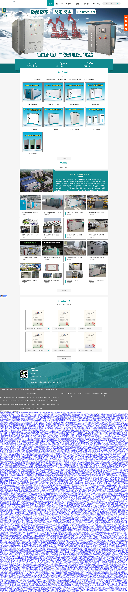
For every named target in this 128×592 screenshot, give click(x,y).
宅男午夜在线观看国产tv (107, 473)
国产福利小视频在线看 (29, 455)
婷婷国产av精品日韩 (48, 485)
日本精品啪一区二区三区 (50, 464)
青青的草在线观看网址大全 (120, 430)
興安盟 (49, 404)
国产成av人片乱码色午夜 (29, 443)
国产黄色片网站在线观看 (109, 516)
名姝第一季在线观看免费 (58, 492)
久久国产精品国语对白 (120, 417)
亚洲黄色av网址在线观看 (15, 461)
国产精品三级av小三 (117, 423)
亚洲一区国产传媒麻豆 (51, 530)
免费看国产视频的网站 (28, 422)
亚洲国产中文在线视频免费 (39, 467)
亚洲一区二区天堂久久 (43, 517)
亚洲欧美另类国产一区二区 (48, 429)
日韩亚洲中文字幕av (35, 477)
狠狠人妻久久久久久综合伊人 (45, 477)
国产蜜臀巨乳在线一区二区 (29, 452)
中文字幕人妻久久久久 (60, 432)
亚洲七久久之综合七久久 (50, 467)
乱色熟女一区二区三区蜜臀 (28, 468)
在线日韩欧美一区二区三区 (96, 484)
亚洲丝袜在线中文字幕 (15, 425)
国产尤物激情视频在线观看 (40, 461)
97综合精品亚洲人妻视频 (41, 430)
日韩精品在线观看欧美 (82, 509)
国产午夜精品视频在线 (39, 490)
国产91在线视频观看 (71, 480)
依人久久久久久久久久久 (122, 535)
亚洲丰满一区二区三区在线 (39, 478)
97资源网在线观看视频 (70, 416)
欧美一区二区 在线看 (67, 492)
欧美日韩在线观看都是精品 (74, 473)
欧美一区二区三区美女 (113, 460)
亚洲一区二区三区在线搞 (110, 432)
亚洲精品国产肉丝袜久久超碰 (59, 427)
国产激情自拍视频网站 (72, 493)
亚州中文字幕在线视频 (85, 477)
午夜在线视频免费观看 (60, 456)
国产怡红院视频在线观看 (116, 434)
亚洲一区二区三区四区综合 (50, 481)
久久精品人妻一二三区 (117, 455)
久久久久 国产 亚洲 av (69, 495)
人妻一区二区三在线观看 (96, 425)
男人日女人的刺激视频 (61, 435)
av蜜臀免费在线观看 (66, 434)
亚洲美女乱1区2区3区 (82, 430)
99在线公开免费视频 (30, 450)
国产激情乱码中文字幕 (89, 489)
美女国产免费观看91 (34, 431)
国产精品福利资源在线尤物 (10, 451)
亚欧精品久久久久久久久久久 (14, 422)
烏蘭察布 (44, 404)
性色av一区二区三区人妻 (98, 516)
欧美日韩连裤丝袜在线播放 (43, 453)
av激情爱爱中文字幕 (64, 453)
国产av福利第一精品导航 (101, 480)
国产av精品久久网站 (17, 414)
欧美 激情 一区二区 (40, 436)
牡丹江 (33, 408)
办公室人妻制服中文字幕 (49, 490)
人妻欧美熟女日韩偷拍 (53, 431)
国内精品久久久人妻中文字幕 (105, 422)
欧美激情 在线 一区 (37, 508)
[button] (61, 52)
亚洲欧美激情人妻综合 (106, 428)
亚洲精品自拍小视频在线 (63, 468)
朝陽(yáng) (55, 397)
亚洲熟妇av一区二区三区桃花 (84, 471)
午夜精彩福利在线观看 (33, 518)
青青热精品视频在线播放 (89, 416)
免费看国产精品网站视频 (71, 435)
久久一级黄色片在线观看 (53, 453)
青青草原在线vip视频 (42, 495)
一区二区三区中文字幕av (71, 541)
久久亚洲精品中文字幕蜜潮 (42, 445)
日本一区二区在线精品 (114, 471)
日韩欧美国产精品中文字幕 (42, 442)
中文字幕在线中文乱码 (95, 438)
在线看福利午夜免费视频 (109, 504)
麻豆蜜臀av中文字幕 (32, 442)
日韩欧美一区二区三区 (114, 425)
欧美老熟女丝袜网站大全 (82, 540)
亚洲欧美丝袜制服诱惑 (20, 487)
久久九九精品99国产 (88, 472)
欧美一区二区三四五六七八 (75, 425)
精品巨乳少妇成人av (40, 532)
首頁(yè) (50, 4)
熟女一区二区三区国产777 (29, 481)
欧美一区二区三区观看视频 (25, 480)
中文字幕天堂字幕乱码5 (31, 469)
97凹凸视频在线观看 (123, 507)
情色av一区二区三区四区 (71, 420)
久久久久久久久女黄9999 (105, 532)
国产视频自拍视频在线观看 (93, 453)
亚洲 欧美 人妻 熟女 (95, 482)
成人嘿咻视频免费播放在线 (26, 489)
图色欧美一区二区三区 (31, 445)
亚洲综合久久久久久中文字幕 (16, 478)
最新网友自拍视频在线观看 (15, 529)
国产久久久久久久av (20, 481)
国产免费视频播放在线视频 (73, 438)
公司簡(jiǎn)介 (87, 4)
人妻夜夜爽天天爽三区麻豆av (53, 430)
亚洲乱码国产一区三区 (15, 477)
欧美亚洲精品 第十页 (118, 498)
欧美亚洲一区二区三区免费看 (18, 426)
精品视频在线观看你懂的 (106, 474)
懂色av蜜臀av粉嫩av (37, 483)
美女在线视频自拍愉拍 (13, 446)
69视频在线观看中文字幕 (6, 484)
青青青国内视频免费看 (100, 435)
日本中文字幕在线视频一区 (106, 518)
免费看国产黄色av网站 (18, 539)
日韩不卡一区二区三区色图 (75, 501)
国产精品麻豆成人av (92, 481)
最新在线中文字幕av (102, 469)
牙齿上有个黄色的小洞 (63, 430)
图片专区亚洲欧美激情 (59, 454)
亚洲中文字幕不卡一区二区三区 (51, 534)
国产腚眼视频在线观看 (121, 441)
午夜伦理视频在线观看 (9, 466)
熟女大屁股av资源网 (38, 433)
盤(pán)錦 (46, 397)
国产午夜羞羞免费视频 (30, 486)
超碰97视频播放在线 (28, 466)
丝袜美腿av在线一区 (117, 422)
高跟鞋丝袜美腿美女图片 (22, 430)
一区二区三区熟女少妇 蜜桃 (73, 463)
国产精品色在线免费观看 (36, 484)
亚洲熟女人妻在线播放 (70, 413)
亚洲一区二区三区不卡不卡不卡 (20, 503)
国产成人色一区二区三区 (29, 490)
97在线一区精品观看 (68, 454)
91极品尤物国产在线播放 (32, 471)
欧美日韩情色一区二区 (39, 498)
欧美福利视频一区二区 (33, 458)
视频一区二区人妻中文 (51, 448)
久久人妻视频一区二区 (111, 443)
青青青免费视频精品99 (107, 436)
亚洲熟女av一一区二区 (28, 417)
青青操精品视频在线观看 (39, 451)
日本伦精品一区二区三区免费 (100, 477)
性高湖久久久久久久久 (27, 502)
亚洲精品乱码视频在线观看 (59, 424)
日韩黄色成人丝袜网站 (78, 464)
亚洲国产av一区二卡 (14, 462)
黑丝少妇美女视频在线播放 (37, 422)
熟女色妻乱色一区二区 (16, 470)
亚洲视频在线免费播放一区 (45, 449)
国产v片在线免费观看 (83, 469)
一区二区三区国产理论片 (122, 479)
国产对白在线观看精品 (32, 414)
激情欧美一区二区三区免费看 (97, 465)
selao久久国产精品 (123, 449)
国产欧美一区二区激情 (99, 497)
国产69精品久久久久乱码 (86, 425)
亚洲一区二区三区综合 (30, 459)
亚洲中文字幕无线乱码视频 (16, 532)
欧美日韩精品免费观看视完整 (72, 539)
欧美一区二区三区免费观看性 (116, 453)
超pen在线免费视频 (46, 422)
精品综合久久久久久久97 (83, 488)
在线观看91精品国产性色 (60, 527)
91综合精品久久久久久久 (7, 427)
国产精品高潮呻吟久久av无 (69, 459)
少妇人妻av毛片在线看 (21, 413)
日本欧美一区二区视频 (105, 487)
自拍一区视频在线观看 (10, 465)
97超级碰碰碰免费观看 (99, 489)
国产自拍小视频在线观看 (64, 441)
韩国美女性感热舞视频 (11, 418)
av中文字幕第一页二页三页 (10, 487)
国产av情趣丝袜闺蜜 (119, 523)
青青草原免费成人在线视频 (55, 518)
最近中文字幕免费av (4, 489)
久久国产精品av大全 (69, 504)
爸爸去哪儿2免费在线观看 (67, 450)
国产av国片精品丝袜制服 (114, 508)
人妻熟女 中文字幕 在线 (31, 436)
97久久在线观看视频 (18, 468)
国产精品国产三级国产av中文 (78, 479)
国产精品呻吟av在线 (82, 444)
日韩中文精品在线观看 (98, 523)
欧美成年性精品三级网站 (93, 493)
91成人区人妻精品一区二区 (67, 520)
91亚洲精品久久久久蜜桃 (94, 499)
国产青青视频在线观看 (100, 494)
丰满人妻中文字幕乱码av (87, 452)
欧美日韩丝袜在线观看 (49, 426)
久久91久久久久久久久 (104, 507)
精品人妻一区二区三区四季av (29, 530)
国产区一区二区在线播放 (51, 438)
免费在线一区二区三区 (59, 461)
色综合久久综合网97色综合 (25, 516)
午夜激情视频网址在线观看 (66, 524)
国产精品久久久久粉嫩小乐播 (21, 453)
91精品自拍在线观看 (20, 475)
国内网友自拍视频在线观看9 (37, 428)
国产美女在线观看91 (76, 524)
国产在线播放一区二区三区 (41, 435)
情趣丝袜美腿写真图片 (99, 454)
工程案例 (68, 4)
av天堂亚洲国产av (62, 418)
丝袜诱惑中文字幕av (10, 537)
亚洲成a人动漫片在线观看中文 (42, 487)
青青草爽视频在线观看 (115, 469)
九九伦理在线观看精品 (53, 517)
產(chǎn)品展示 (59, 4)
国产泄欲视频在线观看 (49, 450)
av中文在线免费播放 (87, 507)
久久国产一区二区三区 (33, 415)
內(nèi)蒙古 (15, 404)
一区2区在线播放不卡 (77, 485)
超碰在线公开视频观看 (122, 414)
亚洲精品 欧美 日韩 (80, 498)
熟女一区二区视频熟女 (65, 451)
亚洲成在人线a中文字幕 (116, 492)
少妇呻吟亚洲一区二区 (49, 514)
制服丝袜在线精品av (89, 510)
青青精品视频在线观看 (18, 424)
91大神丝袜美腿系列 (46, 417)
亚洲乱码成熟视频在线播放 (32, 482)
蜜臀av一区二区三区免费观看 (14, 489)
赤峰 (28, 404)
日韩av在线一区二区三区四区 (66, 419)
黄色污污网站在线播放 (10, 535)
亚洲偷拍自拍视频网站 (47, 465)
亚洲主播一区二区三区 (41, 463)
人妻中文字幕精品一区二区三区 (15, 491)
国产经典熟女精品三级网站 (115, 522)
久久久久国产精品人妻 (73, 441)
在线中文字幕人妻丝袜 (8, 417)
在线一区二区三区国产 (94, 525)
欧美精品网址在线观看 (96, 453)
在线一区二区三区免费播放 (102, 430)
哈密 (51, 400)
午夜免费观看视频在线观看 (109, 454)
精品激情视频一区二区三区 (88, 524)
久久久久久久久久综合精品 (92, 445)
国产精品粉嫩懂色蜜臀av (101, 503)
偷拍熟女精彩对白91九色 (118, 465)
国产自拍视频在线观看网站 (108, 433)
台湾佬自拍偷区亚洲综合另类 (53, 458)
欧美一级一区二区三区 (60, 462)
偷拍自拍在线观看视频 (120, 456)
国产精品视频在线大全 (20, 501)
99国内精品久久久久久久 (59, 428)
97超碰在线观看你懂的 (56, 438)
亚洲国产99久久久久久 (110, 536)
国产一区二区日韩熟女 (121, 468)
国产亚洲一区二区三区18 (48, 428)
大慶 (40, 408)
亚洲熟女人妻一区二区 (83, 441)
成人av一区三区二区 (92, 491)
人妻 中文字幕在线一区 (34, 445)
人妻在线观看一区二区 (4, 491)
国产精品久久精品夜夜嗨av (15, 419)
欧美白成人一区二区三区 (115, 502)
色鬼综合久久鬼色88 (23, 432)
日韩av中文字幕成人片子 (62, 516)
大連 (13, 397)
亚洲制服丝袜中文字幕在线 (51, 463)
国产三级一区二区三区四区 (32, 441)
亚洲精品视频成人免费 (29, 499)
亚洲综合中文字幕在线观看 (59, 490)
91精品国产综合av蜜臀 (19, 492)
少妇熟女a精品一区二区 (65, 501)
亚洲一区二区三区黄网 (12, 433)
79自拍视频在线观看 (86, 461)
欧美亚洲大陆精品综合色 (69, 422)
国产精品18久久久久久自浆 (41, 423)
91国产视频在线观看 (102, 537)
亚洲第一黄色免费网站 (95, 492)
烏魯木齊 (38, 400)
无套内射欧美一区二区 (37, 417)
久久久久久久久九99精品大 (90, 418)
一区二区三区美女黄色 (94, 458)
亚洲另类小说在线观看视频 (38, 424)
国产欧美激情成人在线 (54, 469)
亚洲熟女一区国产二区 (81, 486)
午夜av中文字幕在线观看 (14, 480)
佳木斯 (36, 408)
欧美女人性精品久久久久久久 (74, 528)
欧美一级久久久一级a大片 (114, 529)
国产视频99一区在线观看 (87, 450)
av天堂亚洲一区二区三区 (107, 450)
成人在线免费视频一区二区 (71, 445)
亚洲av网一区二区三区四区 (82, 457)
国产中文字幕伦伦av (96, 446)
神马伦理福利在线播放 (16, 445)
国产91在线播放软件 (29, 454)
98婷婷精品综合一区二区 (52, 471)
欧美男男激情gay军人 (102, 440)
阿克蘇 (54, 400)
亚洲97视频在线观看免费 (12, 460)
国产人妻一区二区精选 (30, 504)
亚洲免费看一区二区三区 (25, 513)
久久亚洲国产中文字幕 (46, 419)
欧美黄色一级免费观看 (52, 420)
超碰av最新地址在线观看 (60, 541)
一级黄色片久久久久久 (47, 433)
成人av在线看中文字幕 (48, 424)
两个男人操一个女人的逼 (14, 414)
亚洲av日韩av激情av (27, 429)
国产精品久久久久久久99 (73, 537)
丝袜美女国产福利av (79, 533)
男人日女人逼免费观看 (101, 431)
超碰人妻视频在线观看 (72, 430)
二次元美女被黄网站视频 (113, 424)
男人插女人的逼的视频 (79, 447)
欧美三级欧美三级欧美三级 (48, 454)
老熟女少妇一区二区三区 (77, 474)
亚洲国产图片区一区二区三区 (32, 430)
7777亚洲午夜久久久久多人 (63, 421)
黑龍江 (20, 408)
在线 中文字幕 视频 (5, 462)
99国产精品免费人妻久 (96, 474)
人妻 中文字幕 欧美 (34, 480)
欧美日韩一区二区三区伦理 (8, 424)
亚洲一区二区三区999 (42, 471)
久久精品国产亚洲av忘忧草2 (14, 513)
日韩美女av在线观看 (79, 459)
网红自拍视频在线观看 (101, 421)
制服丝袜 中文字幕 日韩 (6, 477)
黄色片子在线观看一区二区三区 (120, 516)
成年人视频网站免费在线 (7, 467)
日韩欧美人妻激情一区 (78, 436)
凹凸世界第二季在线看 (65, 477)
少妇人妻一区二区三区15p (30, 435)
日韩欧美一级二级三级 (107, 510)
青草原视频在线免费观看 (5, 461)
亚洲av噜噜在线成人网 (28, 509)
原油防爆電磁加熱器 (89, 79)
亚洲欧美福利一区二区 (56, 520)
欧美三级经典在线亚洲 (121, 439)
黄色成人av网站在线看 (23, 447)
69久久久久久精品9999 (41, 516)
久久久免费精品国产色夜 (92, 430)
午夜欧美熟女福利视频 (65, 440)
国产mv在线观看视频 (95, 534)
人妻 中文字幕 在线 (47, 499)
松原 (25, 400)
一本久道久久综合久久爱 (81, 456)
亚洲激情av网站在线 (12, 450)
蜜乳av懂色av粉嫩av (15, 431)
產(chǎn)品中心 (71, 395)
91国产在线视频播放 (75, 531)
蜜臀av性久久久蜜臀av (43, 418)
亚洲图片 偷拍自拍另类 (79, 445)
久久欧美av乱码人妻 (91, 414)
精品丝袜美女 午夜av (63, 453)
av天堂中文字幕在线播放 (40, 481)
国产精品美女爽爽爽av (116, 436)
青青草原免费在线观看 (63, 431)
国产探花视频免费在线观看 (99, 496)
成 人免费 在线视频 (123, 419)
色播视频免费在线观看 (10, 499)
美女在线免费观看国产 (4, 480)
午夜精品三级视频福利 (55, 419)
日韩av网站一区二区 (15, 494)
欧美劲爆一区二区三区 (10, 481)
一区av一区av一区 (53, 516)
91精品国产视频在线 (95, 466)
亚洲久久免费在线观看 (96, 500)
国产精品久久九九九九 (17, 502)
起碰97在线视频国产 (81, 423)
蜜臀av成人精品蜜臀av (94, 532)
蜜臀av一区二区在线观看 (89, 479)
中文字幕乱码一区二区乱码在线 (75, 442)
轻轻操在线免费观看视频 (66, 422)
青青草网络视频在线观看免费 (107, 485)
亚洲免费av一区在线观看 (99, 538)
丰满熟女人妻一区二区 (112, 441)
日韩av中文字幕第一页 (35, 421)
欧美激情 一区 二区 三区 (28, 500)
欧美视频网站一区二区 (31, 430)
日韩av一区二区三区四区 (82, 415)
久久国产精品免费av (117, 478)
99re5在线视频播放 (40, 521)
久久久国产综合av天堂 (104, 438)
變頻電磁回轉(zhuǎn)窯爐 (75, 79)
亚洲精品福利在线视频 (119, 491)
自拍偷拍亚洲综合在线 (34, 528)
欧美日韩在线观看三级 (38, 499)
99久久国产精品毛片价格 (16, 420)
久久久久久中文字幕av (12, 524)
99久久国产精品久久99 (91, 517)
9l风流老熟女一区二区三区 (83, 414)
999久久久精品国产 (27, 473)
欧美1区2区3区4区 (74, 508)
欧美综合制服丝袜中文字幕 (114, 453)
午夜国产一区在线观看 (86, 487)
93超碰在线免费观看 (119, 432)
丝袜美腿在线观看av (5, 419)
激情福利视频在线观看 (77, 450)
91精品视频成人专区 (72, 430)
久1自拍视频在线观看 (17, 523)
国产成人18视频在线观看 (111, 477)
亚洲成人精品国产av (39, 455)
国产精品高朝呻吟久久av (53, 441)
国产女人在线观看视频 (12, 430)
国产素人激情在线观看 (81, 414)
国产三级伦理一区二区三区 (75, 440)
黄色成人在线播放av (78, 483)
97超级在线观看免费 (47, 540)
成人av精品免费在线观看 (32, 453)
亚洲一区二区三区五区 (110, 435)
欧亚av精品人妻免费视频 (41, 456)
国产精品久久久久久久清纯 (105, 499)
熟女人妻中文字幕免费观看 (68, 489)
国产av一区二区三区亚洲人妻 (16, 461)
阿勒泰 (10, 404)
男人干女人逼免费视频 (110, 417)
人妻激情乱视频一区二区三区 (7, 502)
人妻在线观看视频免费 (5, 538)
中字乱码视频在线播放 (19, 499)
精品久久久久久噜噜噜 (63, 486)
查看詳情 (97, 186)
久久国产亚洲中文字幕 (55, 477)
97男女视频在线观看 (116, 416)
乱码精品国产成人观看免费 (89, 443)
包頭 (25, 404)
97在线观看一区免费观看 (108, 422)
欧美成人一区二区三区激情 (85, 518)
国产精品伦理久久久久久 (80, 427)
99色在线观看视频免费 (61, 481)
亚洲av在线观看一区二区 (75, 458)
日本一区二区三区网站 (46, 484)
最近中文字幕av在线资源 (19, 490)
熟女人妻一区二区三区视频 (14, 477)
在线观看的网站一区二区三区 (120, 475)
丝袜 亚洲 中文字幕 (8, 470)
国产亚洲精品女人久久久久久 (37, 511)
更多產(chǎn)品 (64, 158)
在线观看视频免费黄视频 (112, 440)
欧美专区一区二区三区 (63, 515)
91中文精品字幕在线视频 (12, 504)
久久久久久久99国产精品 (61, 539)
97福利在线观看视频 (6, 532)
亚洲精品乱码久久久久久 (70, 490)
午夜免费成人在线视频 (61, 414)
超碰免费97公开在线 (24, 425)
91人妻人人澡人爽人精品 (59, 497)
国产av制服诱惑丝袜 (92, 475)
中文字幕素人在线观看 (70, 439)
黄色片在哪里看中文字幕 (56, 422)
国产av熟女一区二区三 (20, 439)
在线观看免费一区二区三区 (20, 535)
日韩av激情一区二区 (105, 508)
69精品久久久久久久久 (108, 465)
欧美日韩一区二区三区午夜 (17, 484)
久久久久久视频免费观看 (51, 495)
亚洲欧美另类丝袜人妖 (91, 420)
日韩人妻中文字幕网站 (12, 430)
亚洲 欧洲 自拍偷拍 (99, 416)
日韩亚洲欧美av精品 (95, 507)
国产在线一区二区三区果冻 (100, 414)
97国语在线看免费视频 (67, 465)
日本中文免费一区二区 (90, 444)
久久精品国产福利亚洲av (57, 485)
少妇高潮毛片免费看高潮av (26, 422)
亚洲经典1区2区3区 (21, 526)
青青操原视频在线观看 (34, 416)
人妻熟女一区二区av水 (87, 464)
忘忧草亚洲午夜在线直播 (29, 444)
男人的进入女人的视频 (101, 540)
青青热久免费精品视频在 (64, 458)
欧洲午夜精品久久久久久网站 (47, 508)
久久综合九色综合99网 (42, 538)
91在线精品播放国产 (123, 470)
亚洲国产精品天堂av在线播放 (101, 456)
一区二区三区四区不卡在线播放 (81, 413)
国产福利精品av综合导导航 (101, 501)
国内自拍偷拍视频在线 (28, 424)
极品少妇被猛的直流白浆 (78, 519)
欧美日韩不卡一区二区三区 (35, 461)
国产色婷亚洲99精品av (62, 480)
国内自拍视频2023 (119, 443)
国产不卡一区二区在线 (97, 450)
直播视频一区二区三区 (86, 466)
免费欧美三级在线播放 (111, 448)
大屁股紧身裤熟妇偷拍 (59, 422)
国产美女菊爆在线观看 (28, 474)
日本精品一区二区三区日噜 (84, 482)
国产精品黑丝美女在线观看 (93, 463)
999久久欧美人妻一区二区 (64, 513)
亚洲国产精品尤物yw (6, 511)
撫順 (19, 397)
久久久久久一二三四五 (77, 500)
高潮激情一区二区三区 (76, 466)
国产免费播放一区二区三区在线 (40, 444)
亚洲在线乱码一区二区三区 (13, 516)
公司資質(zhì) (95, 394)
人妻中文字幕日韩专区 (67, 484)
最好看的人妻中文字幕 (109, 447)
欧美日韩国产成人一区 (95, 485)
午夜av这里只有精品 (75, 434)
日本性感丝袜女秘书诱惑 (82, 420)
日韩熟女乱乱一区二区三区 (98, 467)
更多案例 (64, 290)
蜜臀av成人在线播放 (64, 417)
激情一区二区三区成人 (9, 540)
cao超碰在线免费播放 (34, 420)
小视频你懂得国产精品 (103, 457)
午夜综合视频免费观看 (26, 488)
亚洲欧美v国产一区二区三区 (26, 438)
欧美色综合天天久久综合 (82, 426)
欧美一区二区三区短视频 (94, 422)
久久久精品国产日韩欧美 (119, 447)
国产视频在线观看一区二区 (93, 460)
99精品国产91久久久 (111, 459)
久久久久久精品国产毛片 (96, 483)
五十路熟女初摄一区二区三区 (27, 508)
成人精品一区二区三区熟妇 (50, 539)
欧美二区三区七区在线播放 (105, 446)
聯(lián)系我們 (96, 4)
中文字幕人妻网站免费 (37, 474)
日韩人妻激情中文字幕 (7, 464)
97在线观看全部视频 (21, 504)
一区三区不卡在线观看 (67, 446)
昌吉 (4, 404)
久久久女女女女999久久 (40, 526)
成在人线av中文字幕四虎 (118, 497)
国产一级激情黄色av (119, 435)
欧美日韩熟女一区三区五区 (33, 517)
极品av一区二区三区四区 (115, 500)
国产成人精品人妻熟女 (46, 500)
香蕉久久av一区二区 (82, 536)
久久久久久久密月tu (90, 497)
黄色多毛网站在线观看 (37, 437)
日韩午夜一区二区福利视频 (38, 475)
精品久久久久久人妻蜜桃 (53, 487)
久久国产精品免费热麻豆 (53, 513)
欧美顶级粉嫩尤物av (102, 430)
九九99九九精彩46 (30, 433)
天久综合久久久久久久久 (6, 453)
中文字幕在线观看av (106, 425)
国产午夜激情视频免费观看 (109, 491)
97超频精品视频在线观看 (96, 518)
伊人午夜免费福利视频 (110, 431)
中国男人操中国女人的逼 (102, 426)
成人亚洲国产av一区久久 (62, 471)
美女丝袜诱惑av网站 (8, 488)
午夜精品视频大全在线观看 (63, 442)
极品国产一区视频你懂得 (8, 485)
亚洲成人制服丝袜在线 (62, 444)
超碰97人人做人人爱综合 (79, 422)
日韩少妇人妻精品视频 (45, 491)
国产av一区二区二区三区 (58, 466)
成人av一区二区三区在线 (117, 531)
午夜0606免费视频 (121, 445)
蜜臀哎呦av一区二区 (113, 524)
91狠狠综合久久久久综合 (5, 428)
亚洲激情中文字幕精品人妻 (70, 461)
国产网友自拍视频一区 (70, 427)
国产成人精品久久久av (100, 444)
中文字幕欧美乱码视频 (25, 461)
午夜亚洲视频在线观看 (110, 414)
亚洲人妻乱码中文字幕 (69, 521)
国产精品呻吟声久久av (34, 513)
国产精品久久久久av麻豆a (111, 439)
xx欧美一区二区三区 (51, 415)
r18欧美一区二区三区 (111, 501)
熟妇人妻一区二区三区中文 (59, 426)
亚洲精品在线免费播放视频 (102, 541)
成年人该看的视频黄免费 (98, 526)
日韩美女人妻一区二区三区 (28, 478)
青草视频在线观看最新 (25, 419)
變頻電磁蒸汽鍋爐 (62, 79)
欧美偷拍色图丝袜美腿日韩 (40, 452)
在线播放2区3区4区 (110, 430)
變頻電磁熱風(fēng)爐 (50, 79)
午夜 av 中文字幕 (11, 540)
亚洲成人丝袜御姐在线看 (85, 438)
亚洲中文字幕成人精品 (8, 507)
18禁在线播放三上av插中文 (93, 476)
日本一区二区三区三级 (88, 533)
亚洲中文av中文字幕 (39, 492)
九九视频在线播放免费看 (44, 516)
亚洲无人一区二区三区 (90, 514)
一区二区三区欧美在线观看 (79, 418)
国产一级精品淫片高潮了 (18, 417)
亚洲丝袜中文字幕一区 (16, 421)
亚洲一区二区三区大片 (12, 498)
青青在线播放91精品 (48, 451)
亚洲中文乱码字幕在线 (41, 501)
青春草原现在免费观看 (59, 511)
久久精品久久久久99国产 (93, 502)
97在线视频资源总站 (62, 439)
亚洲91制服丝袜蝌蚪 (55, 425)
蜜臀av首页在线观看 (96, 485)
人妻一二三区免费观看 (31, 448)
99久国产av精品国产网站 (68, 505)
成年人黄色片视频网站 (100, 475)
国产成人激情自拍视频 (18, 522)
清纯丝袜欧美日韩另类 (6, 416)
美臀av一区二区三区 (95, 469)
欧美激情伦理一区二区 (109, 496)
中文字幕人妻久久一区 (116, 452)
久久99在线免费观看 (114, 532)
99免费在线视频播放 (114, 501)
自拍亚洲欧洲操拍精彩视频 (6, 426)
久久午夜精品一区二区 (112, 466)
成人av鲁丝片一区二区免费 (121, 480)
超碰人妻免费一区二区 (59, 478)
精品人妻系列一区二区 (9, 519)
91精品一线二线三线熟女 (92, 417)
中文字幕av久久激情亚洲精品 (17, 464)
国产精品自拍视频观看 (15, 538)
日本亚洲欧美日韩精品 (5, 478)
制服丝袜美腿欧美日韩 (83, 491)
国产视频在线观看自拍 (5, 438)
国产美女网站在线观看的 (41, 469)
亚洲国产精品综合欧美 (18, 530)
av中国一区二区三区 (70, 467)
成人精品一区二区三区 (69, 478)
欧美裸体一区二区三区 (108, 497)
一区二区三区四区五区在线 (41, 530)
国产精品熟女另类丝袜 (7, 474)
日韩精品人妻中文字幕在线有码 (56, 446)
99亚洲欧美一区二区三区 (12, 449)
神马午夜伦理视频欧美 (45, 472)
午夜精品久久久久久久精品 (98, 452)
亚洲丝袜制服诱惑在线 (60, 416)
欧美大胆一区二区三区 (13, 457)
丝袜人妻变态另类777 (22, 449)
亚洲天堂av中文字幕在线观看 (22, 415)
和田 (1, 404)
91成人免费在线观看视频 (88, 520)
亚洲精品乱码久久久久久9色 (41, 486)
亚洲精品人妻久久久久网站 (16, 483)
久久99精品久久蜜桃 (104, 419)
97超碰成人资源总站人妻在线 (30, 464)
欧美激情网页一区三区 (72, 423)
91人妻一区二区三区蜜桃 (30, 492)
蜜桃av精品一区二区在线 (42, 439)
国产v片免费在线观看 (86, 485)
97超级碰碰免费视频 (62, 447)
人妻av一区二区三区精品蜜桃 (104, 502)
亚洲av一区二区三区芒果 (36, 508)
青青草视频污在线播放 (66, 437)
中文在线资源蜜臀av (7, 437)
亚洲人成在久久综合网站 (62, 463)
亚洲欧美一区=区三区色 (58, 459)
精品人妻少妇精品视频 (8, 523)
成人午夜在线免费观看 (42, 458)
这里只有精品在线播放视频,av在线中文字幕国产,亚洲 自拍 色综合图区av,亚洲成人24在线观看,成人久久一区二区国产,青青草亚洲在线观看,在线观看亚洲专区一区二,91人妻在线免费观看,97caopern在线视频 (40, 412)
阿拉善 (57, 404)
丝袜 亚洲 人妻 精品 (120, 495)
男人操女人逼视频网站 (36, 491)
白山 (22, 400)
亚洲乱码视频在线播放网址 (92, 448)
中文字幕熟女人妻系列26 (32, 495)
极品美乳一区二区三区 (42, 457)
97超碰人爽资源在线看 (77, 452)
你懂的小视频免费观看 (60, 530)
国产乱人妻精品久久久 (18, 519)
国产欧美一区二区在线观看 (41, 462)
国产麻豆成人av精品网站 (116, 485)
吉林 (4, 400)
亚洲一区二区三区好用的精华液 (79, 454)
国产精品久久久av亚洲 (13, 459)
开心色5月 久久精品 (76, 419)
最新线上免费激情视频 (102, 448)
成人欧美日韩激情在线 (43, 447)
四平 (14, 400)
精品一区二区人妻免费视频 (122, 458)
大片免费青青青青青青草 (8, 485)
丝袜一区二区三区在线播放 (14, 518)
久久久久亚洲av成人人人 (32, 503)
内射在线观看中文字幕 (116, 513)
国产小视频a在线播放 (72, 431)
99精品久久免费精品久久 (93, 516)
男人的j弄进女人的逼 (13, 413)
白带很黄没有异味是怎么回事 (8, 531)
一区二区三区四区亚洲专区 (102, 424)
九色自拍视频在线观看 (110, 509)
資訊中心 (78, 4)
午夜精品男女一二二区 (120, 486)
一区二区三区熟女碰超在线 (122, 477)
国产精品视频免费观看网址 (13, 434)
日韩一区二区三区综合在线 (85, 446)
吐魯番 (47, 400)
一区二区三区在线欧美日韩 (61, 475)
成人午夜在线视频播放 (44, 446)
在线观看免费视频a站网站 (10, 452)
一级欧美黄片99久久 (23, 505)
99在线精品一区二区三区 (8, 422)
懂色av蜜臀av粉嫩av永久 (20, 465)
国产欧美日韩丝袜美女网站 (20, 436)
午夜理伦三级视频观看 (51, 452)
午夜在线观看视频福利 (48, 427)
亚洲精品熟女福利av (37, 438)
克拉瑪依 (43, 400)
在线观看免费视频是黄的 (16, 437)
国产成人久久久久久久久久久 (71, 426)
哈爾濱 (24, 408)
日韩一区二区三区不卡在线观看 (45, 440)
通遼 (30, 404)
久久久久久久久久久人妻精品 (105, 469)
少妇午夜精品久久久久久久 (17, 472)
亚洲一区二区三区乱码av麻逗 (28, 512)
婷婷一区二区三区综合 (62, 423)
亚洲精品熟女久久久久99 (103, 413)
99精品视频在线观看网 (85, 492)
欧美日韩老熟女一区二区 (122, 461)
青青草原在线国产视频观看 (49, 475)
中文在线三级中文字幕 (104, 476)
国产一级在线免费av (58, 508)
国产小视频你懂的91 (92, 415)
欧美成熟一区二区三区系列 (39, 468)
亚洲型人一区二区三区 (63, 494)
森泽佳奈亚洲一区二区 (117, 485)
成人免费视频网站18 (53, 414)
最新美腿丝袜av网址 (102, 540)
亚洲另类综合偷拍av (116, 472)
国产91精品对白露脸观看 (58, 474)
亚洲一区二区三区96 (120, 414)
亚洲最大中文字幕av (85, 440)
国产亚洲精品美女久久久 (26, 414)
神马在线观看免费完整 (4, 446)
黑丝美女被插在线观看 (107, 416)
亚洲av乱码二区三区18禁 (32, 413)
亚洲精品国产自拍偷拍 (5, 425)
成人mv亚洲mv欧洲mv (14, 536)
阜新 (36, 397)
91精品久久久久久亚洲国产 (71, 506)
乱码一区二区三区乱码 (33, 457)
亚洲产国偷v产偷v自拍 (58, 455)
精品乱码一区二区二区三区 (86, 451)
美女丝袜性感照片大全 (60, 506)
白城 (28, 400)
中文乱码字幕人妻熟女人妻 (18, 443)
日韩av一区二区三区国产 (88, 523)
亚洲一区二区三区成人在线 (86, 455)
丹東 (25, 397)
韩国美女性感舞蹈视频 (94, 508)
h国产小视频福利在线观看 (30, 426)
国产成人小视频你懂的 (113, 430)
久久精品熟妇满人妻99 (74, 518)
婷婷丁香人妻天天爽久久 (106, 451)
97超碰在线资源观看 (29, 510)
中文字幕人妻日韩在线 (32, 460)
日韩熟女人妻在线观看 (122, 490)
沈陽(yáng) (9, 397)
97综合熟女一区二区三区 (94, 488)
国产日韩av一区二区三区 (24, 434)
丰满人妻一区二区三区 (22, 462)
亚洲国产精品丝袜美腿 (99, 478)
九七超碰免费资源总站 (101, 439)
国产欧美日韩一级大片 (97, 510)
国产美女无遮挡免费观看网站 (64, 487)
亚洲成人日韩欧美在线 (91, 486)
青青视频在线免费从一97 (55, 472)
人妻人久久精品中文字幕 (48, 455)
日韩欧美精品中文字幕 (98, 423)
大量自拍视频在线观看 (37, 422)
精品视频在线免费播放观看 (63, 460)
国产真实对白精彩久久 (25, 420)
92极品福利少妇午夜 (27, 508)
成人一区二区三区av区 (5, 541)
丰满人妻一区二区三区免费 (12, 445)
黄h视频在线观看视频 (17, 507)
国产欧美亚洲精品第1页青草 (13, 432)
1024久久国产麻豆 (107, 452)
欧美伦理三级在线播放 (21, 433)
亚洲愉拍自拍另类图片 (92, 493)
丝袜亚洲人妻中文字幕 (62, 414)
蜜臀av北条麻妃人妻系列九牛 (33, 440)
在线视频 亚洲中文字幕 (5, 458)
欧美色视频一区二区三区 (114, 476)
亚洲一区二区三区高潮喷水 (105, 534)
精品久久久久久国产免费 (52, 493)
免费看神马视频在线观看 (101, 461)
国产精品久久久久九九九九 (113, 420)
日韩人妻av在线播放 (110, 475)
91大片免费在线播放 (58, 450)
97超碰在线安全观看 (113, 414)
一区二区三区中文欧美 (93, 437)
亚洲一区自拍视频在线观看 (48, 511)
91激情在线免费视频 (27, 484)
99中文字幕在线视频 (38, 522)
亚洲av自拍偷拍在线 (85, 422)
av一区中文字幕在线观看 (78, 428)
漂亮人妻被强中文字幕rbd (5, 420)
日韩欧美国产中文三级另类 (92, 530)
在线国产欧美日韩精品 (46, 453)
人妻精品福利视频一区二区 (113, 418)
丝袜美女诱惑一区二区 (20, 455)
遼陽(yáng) (41, 397)
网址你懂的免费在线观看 (58, 532)
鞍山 (16, 397)
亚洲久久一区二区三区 (6, 534)
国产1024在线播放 (68, 429)
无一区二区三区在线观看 (10, 521)
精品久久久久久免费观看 (46, 425)
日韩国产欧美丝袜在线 (47, 466)
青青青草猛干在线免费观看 (57, 479)
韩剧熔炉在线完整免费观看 (35, 494)
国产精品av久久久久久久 (81, 432)
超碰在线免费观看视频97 (112, 461)
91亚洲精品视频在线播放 (61, 533)
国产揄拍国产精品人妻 (68, 522)
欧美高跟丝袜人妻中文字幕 (104, 508)
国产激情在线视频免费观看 (10, 423)
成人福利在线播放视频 (97, 428)
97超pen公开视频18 (85, 528)
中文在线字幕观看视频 (108, 519)
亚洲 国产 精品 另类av (81, 506)
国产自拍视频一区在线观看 (116, 446)
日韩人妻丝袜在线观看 (5, 431)
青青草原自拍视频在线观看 (86, 433)
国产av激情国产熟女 (86, 483)
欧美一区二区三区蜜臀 (51, 533)
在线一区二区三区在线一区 (20, 486)
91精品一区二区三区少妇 (36, 469)
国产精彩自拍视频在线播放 (75, 477)
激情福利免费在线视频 (98, 520)
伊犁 (7, 404)
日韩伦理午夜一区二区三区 (54, 476)
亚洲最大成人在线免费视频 (13, 517)
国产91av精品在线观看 (7, 512)
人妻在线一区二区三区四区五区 (49, 540)
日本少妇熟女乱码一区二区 (84, 438)
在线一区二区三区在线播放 (90, 445)
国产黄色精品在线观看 (89, 538)
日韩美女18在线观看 (103, 482)
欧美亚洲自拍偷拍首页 (31, 505)
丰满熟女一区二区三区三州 (72, 536)
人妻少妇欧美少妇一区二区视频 (61, 509)
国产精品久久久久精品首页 (36, 493)
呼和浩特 (21, 404)
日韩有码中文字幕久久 (120, 429)
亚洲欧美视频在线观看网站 (77, 449)
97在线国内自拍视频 (55, 488)
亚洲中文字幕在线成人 (52, 503)
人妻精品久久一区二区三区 (54, 482)
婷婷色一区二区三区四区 (70, 456)
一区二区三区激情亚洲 (120, 517)
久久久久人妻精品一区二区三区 (29, 534)
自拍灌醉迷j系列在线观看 (26, 477)
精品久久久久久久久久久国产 (60, 498)
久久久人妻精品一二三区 (88, 436)
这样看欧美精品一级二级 (77, 465)
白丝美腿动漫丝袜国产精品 (91, 468)
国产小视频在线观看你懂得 (105, 492)
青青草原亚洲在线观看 (56, 461)
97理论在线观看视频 (71, 445)
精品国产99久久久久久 (16, 525)
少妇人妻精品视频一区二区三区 (48, 523)
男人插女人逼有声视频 (53, 494)
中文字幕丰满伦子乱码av (120, 496)
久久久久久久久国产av (122, 532)
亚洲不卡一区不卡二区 (102, 441)
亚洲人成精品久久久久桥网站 (74, 433)
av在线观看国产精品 (14, 471)
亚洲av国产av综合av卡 (96, 449)
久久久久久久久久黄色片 (49, 496)
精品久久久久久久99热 (35, 414)
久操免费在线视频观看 (21, 430)
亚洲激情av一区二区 (123, 427)
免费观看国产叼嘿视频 (20, 418)
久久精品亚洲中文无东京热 (16, 428)
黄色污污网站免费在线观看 (43, 431)
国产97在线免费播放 (52, 457)
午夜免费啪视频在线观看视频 (101, 459)
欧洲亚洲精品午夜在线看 (30, 526)
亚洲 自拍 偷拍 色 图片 (53, 447)
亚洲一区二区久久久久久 (68, 510)
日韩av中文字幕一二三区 (11, 456)
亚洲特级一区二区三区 (4, 441)
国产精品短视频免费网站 (11, 448)
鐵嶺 (50, 397)
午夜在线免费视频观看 (107, 520)
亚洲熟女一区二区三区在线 (72, 471)
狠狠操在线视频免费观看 (31, 533)
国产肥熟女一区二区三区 (101, 490)
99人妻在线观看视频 (76, 446)
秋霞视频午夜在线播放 (113, 445)
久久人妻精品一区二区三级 (111, 421)
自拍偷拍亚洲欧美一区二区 (47, 502)
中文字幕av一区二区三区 (95, 438)
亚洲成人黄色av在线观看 (101, 515)
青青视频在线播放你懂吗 (21, 423)
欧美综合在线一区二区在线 (117, 474)
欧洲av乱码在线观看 (82, 539)
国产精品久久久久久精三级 (10, 415)
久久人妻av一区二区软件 (107, 455)
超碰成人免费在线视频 (43, 445)
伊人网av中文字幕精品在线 (63, 517)
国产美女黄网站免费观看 (23, 460)
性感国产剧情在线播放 (116, 510)
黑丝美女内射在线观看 (4, 508)
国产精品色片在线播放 (22, 495)
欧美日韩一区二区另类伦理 (9, 435)
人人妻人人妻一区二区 (114, 461)
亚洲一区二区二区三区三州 (28, 467)
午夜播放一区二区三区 (12, 469)
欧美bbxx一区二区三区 (69, 443)
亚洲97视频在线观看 (72, 468)
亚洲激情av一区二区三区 (109, 514)
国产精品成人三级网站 (87, 467)
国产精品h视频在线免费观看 (56, 484)
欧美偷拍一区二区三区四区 (103, 414)
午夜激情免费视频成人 (16, 416)
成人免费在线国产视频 (50, 541)
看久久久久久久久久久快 (53, 430)
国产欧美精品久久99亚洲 (50, 526)
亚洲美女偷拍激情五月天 (87, 442)
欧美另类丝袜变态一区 (87, 485)
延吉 (31, 400)
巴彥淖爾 (39, 404)
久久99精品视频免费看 (119, 509)
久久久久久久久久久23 (75, 455)
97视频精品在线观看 (38, 509)
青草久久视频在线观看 (106, 472)
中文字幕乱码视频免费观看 (6, 414)
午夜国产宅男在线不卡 (50, 501)
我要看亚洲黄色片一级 (75, 422)
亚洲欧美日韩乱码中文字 (66, 493)
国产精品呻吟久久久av (57, 477)
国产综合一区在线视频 (56, 508)
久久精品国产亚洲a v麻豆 (80, 489)
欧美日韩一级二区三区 (72, 448)
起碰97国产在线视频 (73, 421)
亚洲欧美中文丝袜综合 (64, 540)
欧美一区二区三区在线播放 (113, 521)
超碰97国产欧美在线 (45, 414)
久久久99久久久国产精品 (48, 459)
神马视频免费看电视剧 (48, 492)
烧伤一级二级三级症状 (112, 458)
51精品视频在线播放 (59, 505)
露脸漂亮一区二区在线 (108, 423)
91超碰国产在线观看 (113, 477)
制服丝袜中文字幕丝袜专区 (14, 442)
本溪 (22, 397)
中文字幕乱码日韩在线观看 (81, 461)
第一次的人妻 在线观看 (68, 436)
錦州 (28, 397)
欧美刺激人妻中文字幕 (30, 532)
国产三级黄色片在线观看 (105, 471)
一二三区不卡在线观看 (37, 540)
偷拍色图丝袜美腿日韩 (27, 485)
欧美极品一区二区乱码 (93, 414)
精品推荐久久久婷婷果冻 (79, 495)
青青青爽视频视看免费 (72, 494)
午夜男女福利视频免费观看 (36, 429)
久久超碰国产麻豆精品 (81, 431)
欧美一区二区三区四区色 (45, 473)
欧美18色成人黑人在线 (91, 435)
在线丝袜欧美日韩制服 (118, 464)
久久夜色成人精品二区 (120, 512)
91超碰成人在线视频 (90, 536)
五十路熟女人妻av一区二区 (79, 501)
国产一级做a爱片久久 (19, 496)
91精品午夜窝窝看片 (15, 458)
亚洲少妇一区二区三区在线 (43, 482)
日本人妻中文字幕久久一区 (60, 445)
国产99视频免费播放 (39, 459)
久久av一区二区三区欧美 (120, 431)
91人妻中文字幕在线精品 (25, 477)
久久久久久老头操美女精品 (90, 427)
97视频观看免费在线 (20, 452)
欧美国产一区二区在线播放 (91, 439)
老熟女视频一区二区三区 (120, 501)
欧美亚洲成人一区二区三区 (111, 469)
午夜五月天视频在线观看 (88, 504)
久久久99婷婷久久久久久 (111, 540)
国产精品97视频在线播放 (91, 431)
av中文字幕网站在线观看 (75, 529)
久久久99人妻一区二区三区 (22, 516)
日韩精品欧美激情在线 (60, 464)
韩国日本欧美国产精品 (86, 465)
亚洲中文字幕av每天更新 (58, 436)
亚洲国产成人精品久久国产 (114, 415)
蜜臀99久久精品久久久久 (39, 450)
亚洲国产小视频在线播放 (111, 512)
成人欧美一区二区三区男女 (14, 493)
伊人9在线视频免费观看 (82, 475)
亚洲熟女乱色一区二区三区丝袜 (102, 415)
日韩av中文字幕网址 (112, 456)
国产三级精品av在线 (120, 538)
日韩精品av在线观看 (11, 436)
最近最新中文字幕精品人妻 (93, 457)
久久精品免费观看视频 (121, 421)
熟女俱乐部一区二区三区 (20, 435)
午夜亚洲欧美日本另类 (67, 477)
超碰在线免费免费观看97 (112, 468)
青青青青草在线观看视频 (82, 430)
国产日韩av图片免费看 (12, 454)
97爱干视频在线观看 (110, 494)
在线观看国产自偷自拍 (56, 449)
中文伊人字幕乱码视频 (53, 421)
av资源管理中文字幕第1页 (90, 462)
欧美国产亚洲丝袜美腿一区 (79, 510)
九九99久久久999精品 (82, 417)
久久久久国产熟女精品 (16, 453)
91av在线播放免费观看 (95, 532)
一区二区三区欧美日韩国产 (62, 438)
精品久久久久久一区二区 (18, 485)
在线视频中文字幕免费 (83, 460)
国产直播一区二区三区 (71, 540)
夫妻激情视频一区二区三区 (70, 432)
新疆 (34, 400)
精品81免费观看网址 (122, 528)
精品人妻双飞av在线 (90, 423)
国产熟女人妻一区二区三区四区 (66, 472)
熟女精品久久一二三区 (78, 467)
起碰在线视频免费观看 (87, 522)
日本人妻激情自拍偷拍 (87, 500)
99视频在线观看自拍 (48, 532)
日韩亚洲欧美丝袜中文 (36, 532)
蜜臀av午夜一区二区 (80, 538)
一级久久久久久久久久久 (39, 443)
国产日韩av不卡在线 (81, 503)
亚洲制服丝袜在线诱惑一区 (29, 427)
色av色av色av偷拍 (21, 459)
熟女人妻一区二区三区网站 (7, 506)
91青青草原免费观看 (96, 527)
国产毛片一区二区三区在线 (62, 503)
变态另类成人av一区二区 (85, 469)
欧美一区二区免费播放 (111, 495)
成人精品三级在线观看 (80, 541)
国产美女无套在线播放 (112, 413)
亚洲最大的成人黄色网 (117, 489)
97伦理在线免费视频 (87, 527)
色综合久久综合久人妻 (72, 516)
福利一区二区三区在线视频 (31, 535)
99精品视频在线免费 (10, 500)
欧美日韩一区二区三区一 (93, 441)
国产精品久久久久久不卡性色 (15, 469)
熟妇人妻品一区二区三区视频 (67, 500)
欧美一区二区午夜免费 (5, 483)
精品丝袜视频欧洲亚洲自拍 (28, 497)
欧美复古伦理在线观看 (83, 434)
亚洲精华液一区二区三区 (99, 432)
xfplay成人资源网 (70, 418)
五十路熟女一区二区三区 (91, 480)
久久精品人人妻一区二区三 (47, 474)
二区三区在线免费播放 (101, 468)
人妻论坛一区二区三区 (57, 434)
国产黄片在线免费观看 (41, 505)
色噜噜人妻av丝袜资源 (100, 486)
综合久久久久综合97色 (82, 421)
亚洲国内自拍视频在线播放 (71, 415)
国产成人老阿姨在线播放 (53, 442)
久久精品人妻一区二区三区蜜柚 (48, 509)
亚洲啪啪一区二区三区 (21, 533)
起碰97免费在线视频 (23, 440)
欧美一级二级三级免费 (85, 484)
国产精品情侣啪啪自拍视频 (67, 461)
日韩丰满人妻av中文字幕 (23, 524)
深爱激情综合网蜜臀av (94, 529)
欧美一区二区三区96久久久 (117, 422)
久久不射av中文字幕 (47, 519)
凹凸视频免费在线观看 (66, 508)
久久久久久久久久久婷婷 (61, 457)
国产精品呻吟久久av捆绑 (57, 437)
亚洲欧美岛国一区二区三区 (61, 448)
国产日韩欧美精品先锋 (11, 475)
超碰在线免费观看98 (110, 539)
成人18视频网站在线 (60, 452)
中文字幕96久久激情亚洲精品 (103, 470)
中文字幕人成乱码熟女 (60, 469)
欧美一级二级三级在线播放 (77, 477)
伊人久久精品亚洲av (73, 503)
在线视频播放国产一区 (79, 416)
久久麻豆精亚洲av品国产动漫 (88, 496)
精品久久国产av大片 (115, 428)
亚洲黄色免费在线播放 (40, 464)
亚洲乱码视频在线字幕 (67, 466)
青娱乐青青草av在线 (94, 440)
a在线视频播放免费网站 (81, 448)
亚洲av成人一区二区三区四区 (67, 512)
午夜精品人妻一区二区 (116, 473)
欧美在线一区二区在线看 (77, 496)
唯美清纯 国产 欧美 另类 (71, 457)
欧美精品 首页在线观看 (85, 419)
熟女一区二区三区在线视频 (99, 447)
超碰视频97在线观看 (99, 506)
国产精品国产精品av (87, 449)
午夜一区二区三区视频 (17, 479)
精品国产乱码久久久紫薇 (25, 493)
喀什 (57, 400)
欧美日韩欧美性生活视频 (28, 522)
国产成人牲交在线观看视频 (35, 419)
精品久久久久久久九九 (24, 438)
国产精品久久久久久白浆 (65, 425)
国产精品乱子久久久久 (114, 449)
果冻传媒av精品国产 (102, 417)
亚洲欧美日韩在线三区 (82, 445)
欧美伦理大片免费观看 (97, 472)
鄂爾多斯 (34, 404)
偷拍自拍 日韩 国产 (52, 416)
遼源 (16, 400)
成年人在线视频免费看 (103, 437)
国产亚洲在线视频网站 (61, 420)
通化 (19, 400)
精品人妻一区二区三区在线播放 (61, 537)
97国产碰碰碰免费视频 (90, 456)
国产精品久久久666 (104, 438)
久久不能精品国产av (122, 438)
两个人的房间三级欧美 (39, 426)
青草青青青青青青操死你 (22, 482)
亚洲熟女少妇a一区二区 (42, 414)
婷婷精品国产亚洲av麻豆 (67, 485)
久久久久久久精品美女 (84, 458)
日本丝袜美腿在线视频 (18, 466)
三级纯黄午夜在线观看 (63, 430)
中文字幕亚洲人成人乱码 (72, 414)
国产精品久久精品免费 (51, 456)
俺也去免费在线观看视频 (69, 501)
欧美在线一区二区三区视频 (24, 515)
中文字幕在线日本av (123, 420)
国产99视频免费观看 (44, 416)
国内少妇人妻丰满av (5, 528)
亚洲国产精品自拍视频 (97, 436)
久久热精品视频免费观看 (43, 441)
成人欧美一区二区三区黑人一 (47, 434)
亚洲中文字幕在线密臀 (38, 454)
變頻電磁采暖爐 (37, 79)
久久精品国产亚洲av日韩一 (89, 459)
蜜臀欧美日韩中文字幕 (49, 497)
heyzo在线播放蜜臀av (8, 443)
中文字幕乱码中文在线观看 (115, 487)
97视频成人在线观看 (91, 515)
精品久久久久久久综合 (31, 456)
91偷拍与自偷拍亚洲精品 (58, 489)
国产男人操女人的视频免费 (53, 418)
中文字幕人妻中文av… (29, 506)
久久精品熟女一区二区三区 (71, 414)
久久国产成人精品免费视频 (96, 473)
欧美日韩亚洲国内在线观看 (57, 507)
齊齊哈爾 (28, 408)
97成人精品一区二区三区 (24, 431)
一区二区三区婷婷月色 (116, 520)
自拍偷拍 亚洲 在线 (75, 493)
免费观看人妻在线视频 (26, 511)
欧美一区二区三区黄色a (14, 476)
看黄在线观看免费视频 (76, 492)
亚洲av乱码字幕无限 (46, 469)
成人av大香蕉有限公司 (77, 524)
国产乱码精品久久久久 (91, 461)
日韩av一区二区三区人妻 (59, 524)
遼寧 (5, 397)
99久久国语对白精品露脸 (24, 457)
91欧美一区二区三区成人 (18, 444)
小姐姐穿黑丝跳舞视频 (73, 417)
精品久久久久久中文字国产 (98, 498)
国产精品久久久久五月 (95, 477)
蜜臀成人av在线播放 (89, 422)
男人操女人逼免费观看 (6, 472)
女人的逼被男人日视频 (28, 496)
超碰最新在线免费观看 (75, 438)
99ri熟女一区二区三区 (36, 507)
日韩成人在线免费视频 (10, 453)
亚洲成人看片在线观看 (113, 528)
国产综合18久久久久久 (77, 461)
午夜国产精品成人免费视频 (34, 446)
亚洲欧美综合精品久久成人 (88, 519)
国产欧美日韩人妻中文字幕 (33, 447)
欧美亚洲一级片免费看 (113, 463)
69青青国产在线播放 (56, 440)
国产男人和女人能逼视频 (57, 465)
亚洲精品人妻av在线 (4, 459)
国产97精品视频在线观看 (79, 424)
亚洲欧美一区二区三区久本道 (90, 495)
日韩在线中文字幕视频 (78, 523)
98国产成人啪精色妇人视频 (18, 427)
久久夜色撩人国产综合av (43, 430)
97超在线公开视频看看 (55, 453)
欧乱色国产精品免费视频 (107, 484)
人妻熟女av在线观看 (52, 462)
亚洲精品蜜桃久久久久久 (13, 515)
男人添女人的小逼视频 (41, 413)
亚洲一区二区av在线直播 (53, 460)
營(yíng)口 (32, 397)
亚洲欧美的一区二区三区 (63, 493)
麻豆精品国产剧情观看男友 (52, 444)
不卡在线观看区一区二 (55, 417)
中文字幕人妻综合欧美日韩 (105, 485)
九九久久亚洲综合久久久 (27, 428)
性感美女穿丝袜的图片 (89, 454)
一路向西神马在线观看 (75, 525)
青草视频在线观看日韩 (112, 541)
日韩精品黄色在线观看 (116, 484)
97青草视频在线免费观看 (66, 532)
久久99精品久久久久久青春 (110, 538)
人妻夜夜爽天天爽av (114, 470)
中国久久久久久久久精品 (92, 426)
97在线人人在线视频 (33, 438)
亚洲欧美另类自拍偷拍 (103, 488)
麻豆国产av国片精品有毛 (115, 532)
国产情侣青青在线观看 (121, 448)
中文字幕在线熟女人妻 (113, 438)
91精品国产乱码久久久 (92, 413)
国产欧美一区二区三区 (39, 427)
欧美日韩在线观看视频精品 (56, 483)
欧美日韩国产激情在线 (49, 521)
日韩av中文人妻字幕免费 (112, 445)
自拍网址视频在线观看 (51, 414)
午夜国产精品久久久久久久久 (34, 425)
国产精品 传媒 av (55, 433)
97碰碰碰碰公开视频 (9, 444)
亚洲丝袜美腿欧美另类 (22, 445)
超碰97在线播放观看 (69, 452)
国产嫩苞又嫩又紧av (68, 428)
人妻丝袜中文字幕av (20, 451)
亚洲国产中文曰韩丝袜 (50, 413)
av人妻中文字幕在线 (30, 498)
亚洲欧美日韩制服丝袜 (106, 513)
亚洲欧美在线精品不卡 (84, 525)
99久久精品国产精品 (108, 478)
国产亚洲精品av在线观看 (18, 422)
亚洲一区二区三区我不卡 (122, 445)
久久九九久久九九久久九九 (44, 470)
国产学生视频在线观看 (50, 537)
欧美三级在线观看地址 (118, 433)
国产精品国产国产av (18, 497)
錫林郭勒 (53, 404)
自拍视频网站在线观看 (35, 479)
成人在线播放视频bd (53, 536)
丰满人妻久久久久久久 (119, 454)
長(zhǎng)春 (9, 400)
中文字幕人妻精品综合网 (7, 429)
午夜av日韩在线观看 (105, 500)
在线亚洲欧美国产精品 (103, 521)
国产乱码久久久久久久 (87, 428)
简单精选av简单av (51, 445)
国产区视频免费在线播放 (42, 460)
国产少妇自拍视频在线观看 (12, 495)
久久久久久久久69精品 (95, 471)
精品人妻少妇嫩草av (117, 442)
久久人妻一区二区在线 (26, 479)
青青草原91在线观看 (103, 458)
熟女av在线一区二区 (122, 508)
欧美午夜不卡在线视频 (83, 463)
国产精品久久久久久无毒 (86, 501)
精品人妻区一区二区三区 (72, 444)
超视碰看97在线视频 (32, 462)
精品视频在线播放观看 (25, 416)
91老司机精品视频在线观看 (101, 429)
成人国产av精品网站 (24, 414)
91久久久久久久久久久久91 (113, 419)
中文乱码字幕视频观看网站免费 (32, 418)
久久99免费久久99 (90, 432)
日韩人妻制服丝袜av (57, 529)
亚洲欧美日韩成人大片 (46, 437)
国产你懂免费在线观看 (69, 424)
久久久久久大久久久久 (47, 512)
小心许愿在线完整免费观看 (120, 514)
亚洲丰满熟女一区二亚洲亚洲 (90, 424)
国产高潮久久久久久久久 (81, 497)
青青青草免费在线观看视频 (59, 429)
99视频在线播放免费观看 (52, 439)
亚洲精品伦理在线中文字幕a (48, 422)
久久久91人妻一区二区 (64, 488)
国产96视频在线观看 (105, 449)
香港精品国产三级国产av (36, 529)
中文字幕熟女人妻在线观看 (44, 518)
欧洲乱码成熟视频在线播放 (61, 540)
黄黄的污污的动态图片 (111, 429)
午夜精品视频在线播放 (53, 445)
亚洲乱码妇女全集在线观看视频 (111, 444)
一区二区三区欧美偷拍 (108, 489)
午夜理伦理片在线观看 (106, 511)
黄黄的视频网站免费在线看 (102, 420)
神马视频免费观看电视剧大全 (6, 421)
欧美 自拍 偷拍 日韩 (119, 481)
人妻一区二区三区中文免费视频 (33, 449)
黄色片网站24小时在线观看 (31, 439)
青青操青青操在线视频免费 (52, 423)
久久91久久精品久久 (122, 540)
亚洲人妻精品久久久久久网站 (94, 434)
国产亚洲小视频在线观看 (114, 507)
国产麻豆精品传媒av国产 (41, 432)
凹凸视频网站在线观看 (9, 490)
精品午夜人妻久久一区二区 (37, 524)
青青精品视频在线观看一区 (66, 449)
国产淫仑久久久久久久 (49, 443)
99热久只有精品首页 (101, 481)
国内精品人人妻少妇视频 (75, 451)
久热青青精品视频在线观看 (98, 442)
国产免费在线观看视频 (116, 506)
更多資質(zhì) (64, 358)
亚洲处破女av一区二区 (97, 422)
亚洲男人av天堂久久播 (118, 504)
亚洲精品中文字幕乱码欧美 (60, 415)
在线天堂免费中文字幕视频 (36, 477)
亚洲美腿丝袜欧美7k (61, 495)
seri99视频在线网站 (90, 506)
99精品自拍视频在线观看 (78, 512)
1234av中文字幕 (82, 537)
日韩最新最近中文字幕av (9, 468)
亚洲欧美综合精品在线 (26, 523)
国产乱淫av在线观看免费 (7, 473)
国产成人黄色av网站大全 (113, 457)
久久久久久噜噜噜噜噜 (39, 504)
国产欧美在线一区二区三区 (108, 523)
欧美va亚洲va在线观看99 (81, 435)
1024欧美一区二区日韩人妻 (113, 482)
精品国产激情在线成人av (80, 439)
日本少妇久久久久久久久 (122, 440)
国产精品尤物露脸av (44, 421)
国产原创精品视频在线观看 (63, 534)
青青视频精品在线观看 (63, 433)
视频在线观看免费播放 (103, 463)
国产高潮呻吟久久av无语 (80, 480)
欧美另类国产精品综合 (71, 498)
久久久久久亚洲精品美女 (103, 445)
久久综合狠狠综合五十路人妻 (8, 522)
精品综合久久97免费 (12, 439)
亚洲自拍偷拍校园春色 (94, 419)
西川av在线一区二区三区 (113, 427)
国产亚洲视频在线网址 (42, 535)
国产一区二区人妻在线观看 (79, 478)
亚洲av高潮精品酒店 (43, 420)
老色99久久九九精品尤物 (61, 413)
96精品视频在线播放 (71, 447)
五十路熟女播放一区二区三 (92, 430)
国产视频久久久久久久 (34, 470)
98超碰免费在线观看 (4, 413)
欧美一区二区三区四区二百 (82, 493)
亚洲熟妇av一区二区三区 (17, 429)
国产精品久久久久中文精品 (101, 418)
